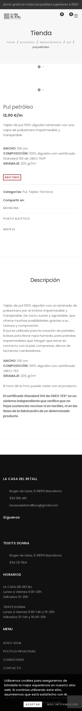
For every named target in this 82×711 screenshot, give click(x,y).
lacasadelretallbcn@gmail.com (33, 505)
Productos (27, 42)
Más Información (62, 704)
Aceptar (33, 704)
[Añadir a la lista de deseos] (72, 77)
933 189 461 (18, 498)
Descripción (45, 280)
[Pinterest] (40, 200)
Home (11, 42)
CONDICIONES (13, 660)
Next (74, 73)
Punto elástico (16, 219)
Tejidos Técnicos (50, 42)
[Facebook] (27, 200)
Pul (69, 42)
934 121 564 (18, 562)
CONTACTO (12, 668)
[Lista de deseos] (57, 16)
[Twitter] (34, 200)
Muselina (11, 208)
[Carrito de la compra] (66, 16)
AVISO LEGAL (12, 643)
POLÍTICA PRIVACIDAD (19, 651)
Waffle (9, 229)
